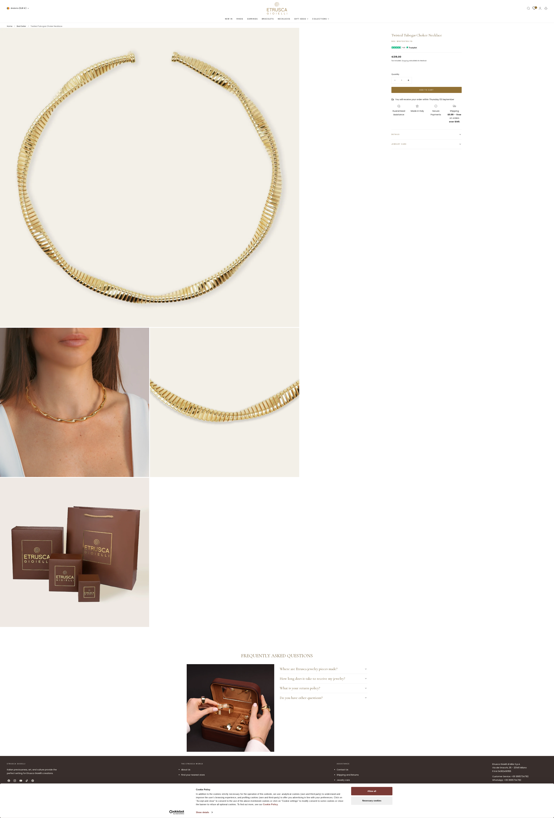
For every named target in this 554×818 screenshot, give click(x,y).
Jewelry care (343, 780)
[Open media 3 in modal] (294, 333)
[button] (528, 8)
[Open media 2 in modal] (144, 333)
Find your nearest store (193, 774)
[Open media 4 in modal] (144, 483)
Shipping (405, 60)
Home (9, 26)
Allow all (371, 791)
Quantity (395, 74)
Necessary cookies (371, 800)
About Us (185, 769)
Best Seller (21, 26)
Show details (202, 812)
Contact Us (342, 769)
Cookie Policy (270, 804)
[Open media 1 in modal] (294, 33)
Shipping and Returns (348, 774)
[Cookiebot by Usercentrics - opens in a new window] (176, 812)
